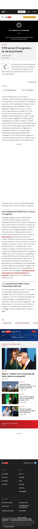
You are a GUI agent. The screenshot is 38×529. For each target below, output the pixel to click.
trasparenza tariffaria (16, 520)
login (34, 11)
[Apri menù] (2, 17)
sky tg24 (4, 477)
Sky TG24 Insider (29, 17)
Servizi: (21, 470)
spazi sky (22, 488)
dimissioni (7, 323)
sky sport (5, 474)
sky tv (21, 474)
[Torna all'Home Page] (8, 17)
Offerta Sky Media (7, 511)
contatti (30, 520)
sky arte (4, 484)
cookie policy (23, 502)
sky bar (21, 484)
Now (20, 481)
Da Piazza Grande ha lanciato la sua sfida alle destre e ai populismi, (18, 273)
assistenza (24, 520)
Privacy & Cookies (12, 518)
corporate (22, 511)
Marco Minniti (7, 237)
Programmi (22, 491)
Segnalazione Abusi (9, 526)
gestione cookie (7, 502)
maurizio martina (22, 323)
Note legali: (5, 498)
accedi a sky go (28, 463)
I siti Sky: (4, 470)
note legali (5, 506)
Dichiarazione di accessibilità (24, 506)
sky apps (22, 477)
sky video (5, 481)
